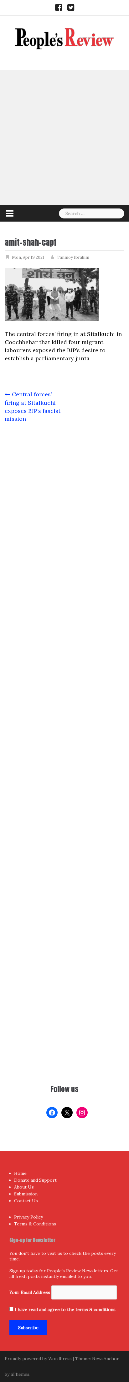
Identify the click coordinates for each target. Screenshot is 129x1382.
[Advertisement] (64, 137)
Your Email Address (29, 1292)
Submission (26, 1194)
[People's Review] (64, 38)
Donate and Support (35, 1180)
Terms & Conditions (35, 1224)
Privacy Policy (28, 1217)
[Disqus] (64, 675)
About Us (24, 1187)
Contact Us (26, 1201)
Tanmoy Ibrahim (73, 257)
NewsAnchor (105, 1358)
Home (20, 1173)
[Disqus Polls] (64, 510)
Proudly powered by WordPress (38, 1358)
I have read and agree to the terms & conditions (65, 1309)
